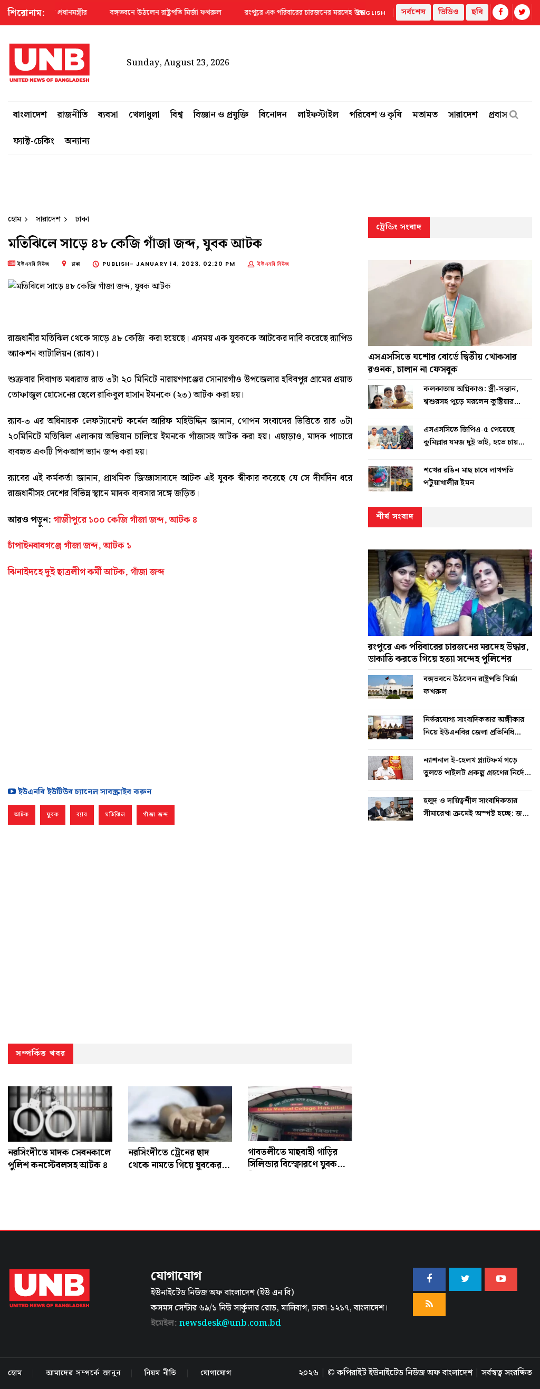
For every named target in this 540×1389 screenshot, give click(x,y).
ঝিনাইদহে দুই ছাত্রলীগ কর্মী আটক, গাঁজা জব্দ (86, 572)
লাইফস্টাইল (318, 115)
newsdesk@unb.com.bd (216, 1323)
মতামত (425, 115)
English (371, 12)
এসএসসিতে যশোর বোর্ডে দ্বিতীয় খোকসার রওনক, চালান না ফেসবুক (442, 363)
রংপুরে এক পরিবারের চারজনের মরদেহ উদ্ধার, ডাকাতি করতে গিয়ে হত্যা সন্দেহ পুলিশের (448, 653)
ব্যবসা (108, 115)
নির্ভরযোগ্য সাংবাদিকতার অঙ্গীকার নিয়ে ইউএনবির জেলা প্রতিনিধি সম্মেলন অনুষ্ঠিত (473, 726)
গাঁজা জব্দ (155, 814)
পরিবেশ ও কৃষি (375, 115)
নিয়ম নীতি (160, 1373)
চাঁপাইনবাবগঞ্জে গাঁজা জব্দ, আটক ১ (69, 545)
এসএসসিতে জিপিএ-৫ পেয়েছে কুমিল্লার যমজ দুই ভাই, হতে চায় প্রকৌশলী (470, 436)
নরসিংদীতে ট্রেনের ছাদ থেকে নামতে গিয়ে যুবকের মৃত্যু (174, 1165)
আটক (21, 814)
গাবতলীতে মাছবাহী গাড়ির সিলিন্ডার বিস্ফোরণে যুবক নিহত (293, 1165)
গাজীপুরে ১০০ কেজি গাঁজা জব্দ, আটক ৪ (125, 520)
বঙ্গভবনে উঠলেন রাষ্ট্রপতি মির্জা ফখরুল (470, 685)
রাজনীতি (72, 115)
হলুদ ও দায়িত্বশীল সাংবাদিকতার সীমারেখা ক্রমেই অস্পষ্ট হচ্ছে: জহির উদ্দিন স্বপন (477, 807)
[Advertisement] (180, 680)
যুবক (52, 814)
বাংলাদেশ (30, 115)
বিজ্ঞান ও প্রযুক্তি (221, 115)
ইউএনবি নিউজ (273, 263)
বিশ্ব (176, 115)
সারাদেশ (463, 115)
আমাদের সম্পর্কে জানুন (83, 1373)
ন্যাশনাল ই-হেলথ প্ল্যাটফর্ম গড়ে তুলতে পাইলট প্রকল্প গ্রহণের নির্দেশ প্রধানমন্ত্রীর (476, 766)
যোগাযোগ (216, 1373)
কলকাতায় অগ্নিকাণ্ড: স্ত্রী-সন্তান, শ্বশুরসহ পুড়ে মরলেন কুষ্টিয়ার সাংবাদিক (470, 395)
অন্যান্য (77, 141)
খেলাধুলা (144, 115)
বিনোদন (273, 115)
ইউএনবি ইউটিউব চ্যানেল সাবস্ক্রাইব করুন (83, 792)
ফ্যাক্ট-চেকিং (33, 141)
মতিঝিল (115, 814)
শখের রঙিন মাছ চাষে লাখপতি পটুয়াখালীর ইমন (468, 476)
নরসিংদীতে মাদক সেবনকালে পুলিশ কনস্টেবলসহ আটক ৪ (59, 1159)
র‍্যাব (82, 814)
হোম (14, 219)
